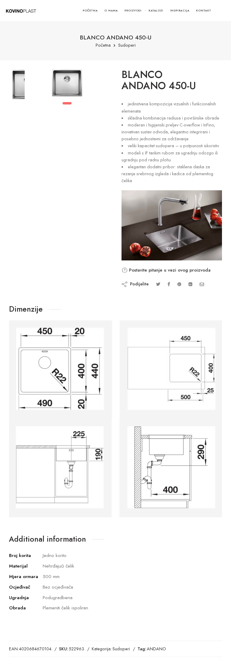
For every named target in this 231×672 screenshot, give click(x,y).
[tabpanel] (67, 84)
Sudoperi (127, 45)
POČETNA (90, 10)
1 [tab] (67, 103)
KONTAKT (203, 10)
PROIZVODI (133, 10)
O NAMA (111, 10)
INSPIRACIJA (179, 10)
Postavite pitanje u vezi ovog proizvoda (169, 270)
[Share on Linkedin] (190, 284)
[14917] (18, 84)
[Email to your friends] (202, 284)
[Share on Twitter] (158, 284)
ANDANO (156, 649)
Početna (103, 45)
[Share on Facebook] (169, 284)
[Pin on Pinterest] (179, 284)
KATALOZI (156, 10)
